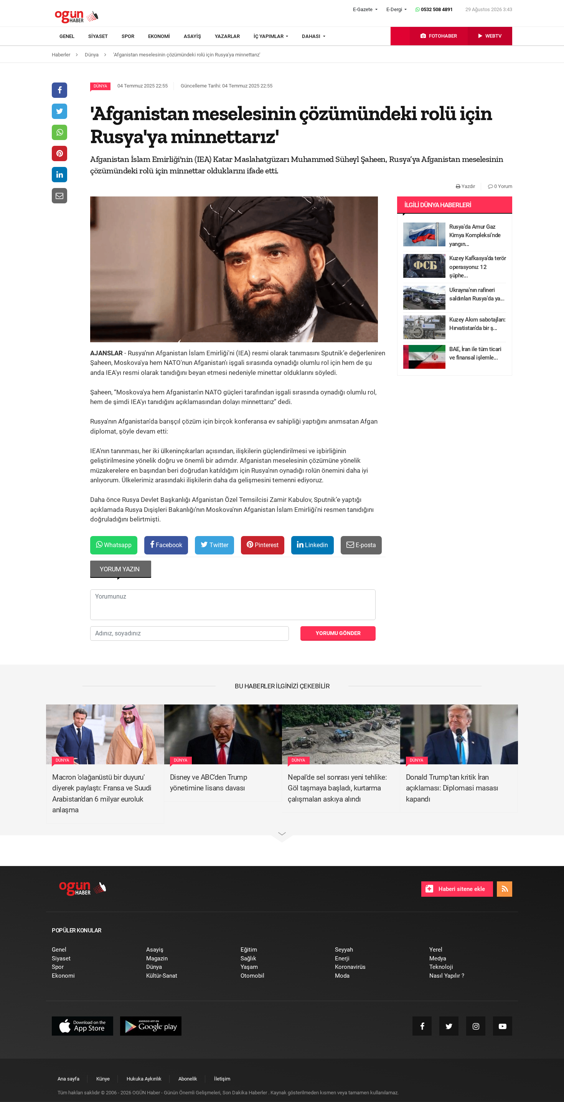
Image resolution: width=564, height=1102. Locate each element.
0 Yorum (502, 186)
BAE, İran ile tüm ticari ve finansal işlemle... (475, 353)
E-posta (365, 545)
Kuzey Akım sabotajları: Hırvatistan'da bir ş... (477, 324)
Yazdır (467, 186)
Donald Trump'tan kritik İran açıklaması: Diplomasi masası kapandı (452, 788)
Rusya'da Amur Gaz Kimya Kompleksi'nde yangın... (475, 235)
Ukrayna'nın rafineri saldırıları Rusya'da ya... (476, 294)
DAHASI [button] (312, 36)
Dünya (100, 86)
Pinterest (266, 545)
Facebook (168, 545)
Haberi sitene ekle (461, 889)
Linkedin (315, 545)
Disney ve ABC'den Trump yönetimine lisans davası (208, 783)
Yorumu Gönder (338, 633)
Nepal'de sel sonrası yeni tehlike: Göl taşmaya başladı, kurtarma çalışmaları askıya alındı (337, 788)
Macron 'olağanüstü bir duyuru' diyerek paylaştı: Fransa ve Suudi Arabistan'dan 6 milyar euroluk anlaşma (102, 794)
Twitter (218, 545)
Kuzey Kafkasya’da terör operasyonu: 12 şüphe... (477, 267)
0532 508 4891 (436, 9)
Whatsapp (117, 545)
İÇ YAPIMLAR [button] (269, 36)
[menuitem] (73, 36)
